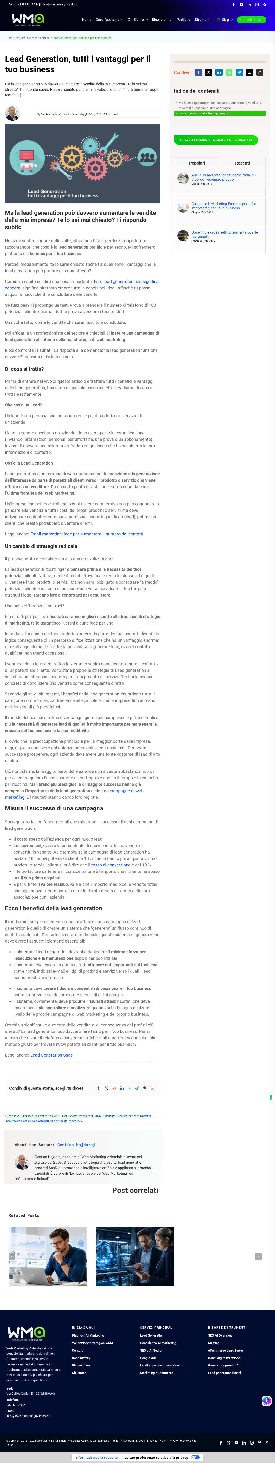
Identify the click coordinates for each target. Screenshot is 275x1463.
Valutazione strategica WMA (92, 1343)
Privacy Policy (177, 1440)
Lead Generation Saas (51, 1055)
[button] (216, 140)
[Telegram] (137, 1088)
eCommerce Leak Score (225, 1350)
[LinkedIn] (122, 1088)
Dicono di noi (81, 1365)
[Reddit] (114, 1088)
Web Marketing (143, 1116)
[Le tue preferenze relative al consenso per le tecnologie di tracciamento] (271, 1097)
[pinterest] (259, 1443)
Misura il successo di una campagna (205, 108)
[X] (106, 1088)
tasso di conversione (111, 865)
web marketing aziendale (52, 1121)
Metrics (213, 1343)
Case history (81, 1358)
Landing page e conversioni (160, 1365)
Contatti (77, 1350)
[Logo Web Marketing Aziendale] (28, 15)
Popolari (197, 163)
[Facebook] (98, 1088)
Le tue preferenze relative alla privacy (156, 1457)
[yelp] (264, 4)
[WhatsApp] (129, 1088)
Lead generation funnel (224, 1373)
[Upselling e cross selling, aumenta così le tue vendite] (183, 233)
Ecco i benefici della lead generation (204, 113)
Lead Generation (151, 1335)
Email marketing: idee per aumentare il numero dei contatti (86, 534)
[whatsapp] (267, 1443)
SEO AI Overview (220, 1335)
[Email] (152, 1088)
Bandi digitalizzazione (224, 1358)
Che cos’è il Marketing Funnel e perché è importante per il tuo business (223, 206)
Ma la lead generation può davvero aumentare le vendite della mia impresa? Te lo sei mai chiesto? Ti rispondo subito (222, 103)
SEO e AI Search (151, 1350)
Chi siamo (79, 1373)
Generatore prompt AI (223, 1365)
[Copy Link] (259, 72)
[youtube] (241, 4)
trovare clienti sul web (24, 1121)
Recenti (242, 163)
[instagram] (257, 4)
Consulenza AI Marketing (158, 1343)
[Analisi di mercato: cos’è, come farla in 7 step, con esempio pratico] (183, 175)
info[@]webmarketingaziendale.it (28, 1416)
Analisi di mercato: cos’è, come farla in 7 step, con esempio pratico (224, 177)
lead (130, 516)
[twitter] (228, 1443)
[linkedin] (249, 4)
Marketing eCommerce (156, 1373)
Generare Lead (125, 1116)
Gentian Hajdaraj (51, 114)
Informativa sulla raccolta (96, 1457)
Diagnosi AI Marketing (88, 1335)
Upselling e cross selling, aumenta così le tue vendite (224, 234)
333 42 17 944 (29, 4)
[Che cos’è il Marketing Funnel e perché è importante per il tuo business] (183, 204)
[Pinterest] (144, 1088)
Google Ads (148, 1358)
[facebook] (233, 4)
